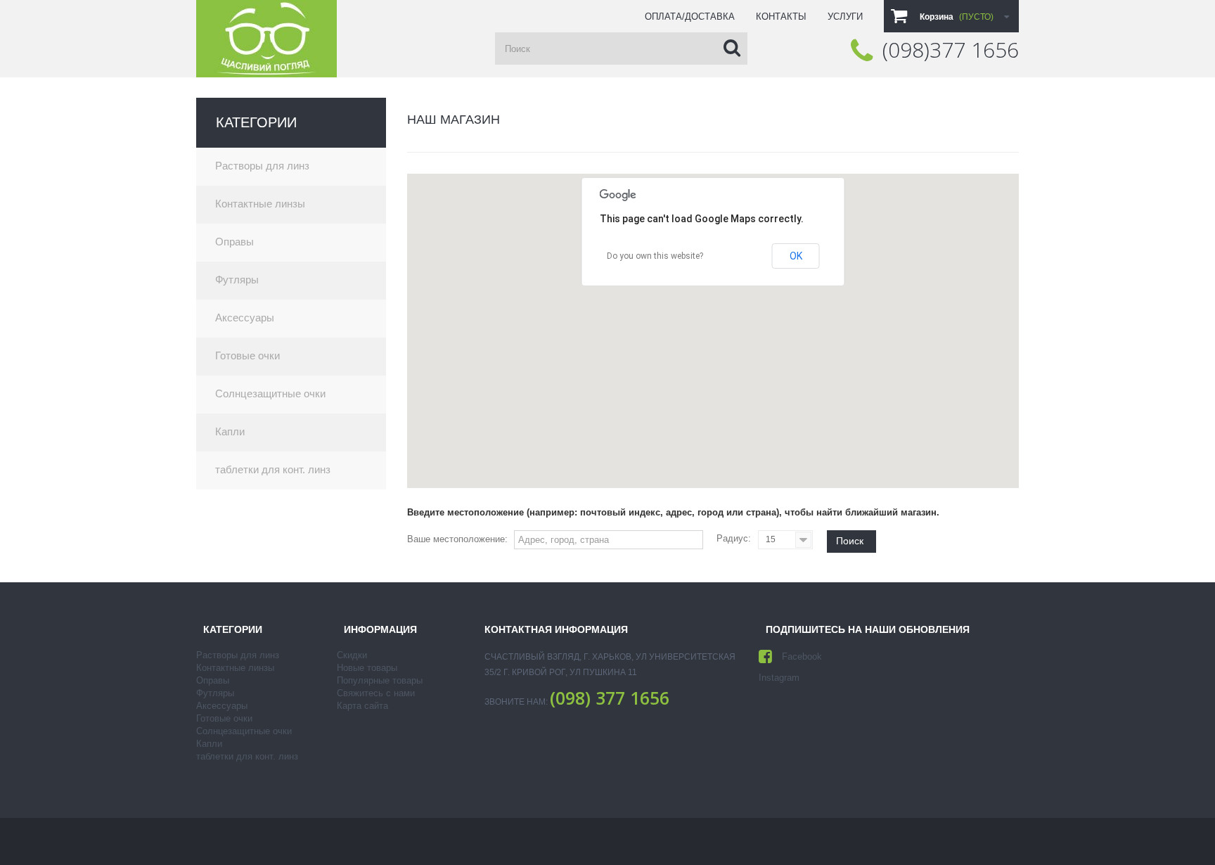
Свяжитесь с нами (376, 693)
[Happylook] (266, 38)
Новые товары (367, 667)
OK (796, 256)
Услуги (845, 16)
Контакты (781, 16)
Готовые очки (247, 355)
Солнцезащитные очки (270, 393)
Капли (230, 431)
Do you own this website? (655, 256)
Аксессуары (244, 317)
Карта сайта (362, 705)
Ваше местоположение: (457, 539)
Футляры (237, 280)
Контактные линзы (260, 204)
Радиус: (733, 538)
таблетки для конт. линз (272, 469)
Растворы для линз (262, 166)
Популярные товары (380, 680)
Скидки (352, 655)
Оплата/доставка (690, 16)
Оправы (234, 242)
